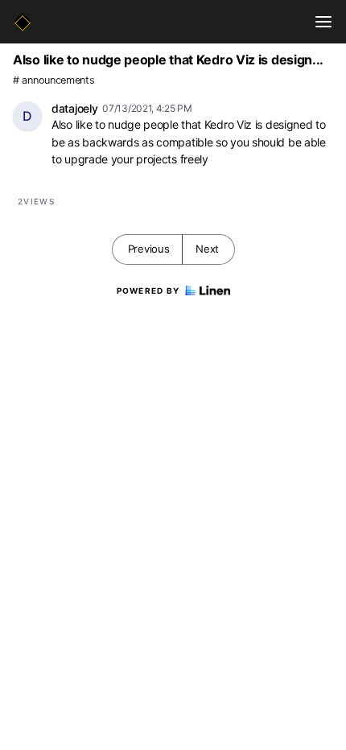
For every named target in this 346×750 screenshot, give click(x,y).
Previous (149, 248)
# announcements (54, 80)
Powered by (148, 290)
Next (207, 248)
